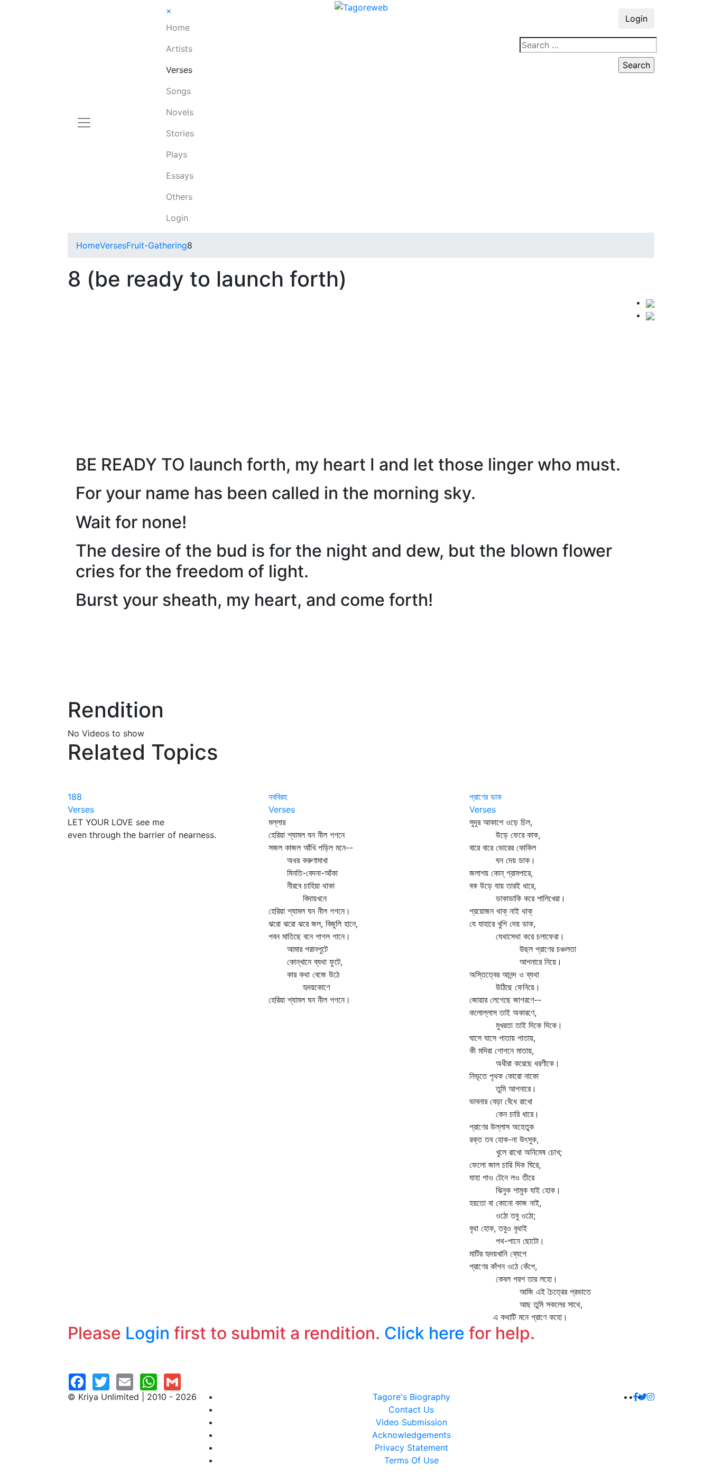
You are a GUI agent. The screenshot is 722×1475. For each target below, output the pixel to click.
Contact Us (411, 1409)
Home (178, 27)
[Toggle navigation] (84, 116)
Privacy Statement (411, 1447)
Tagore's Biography (411, 1396)
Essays (179, 175)
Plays (176, 154)
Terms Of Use (411, 1460)
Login (177, 218)
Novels (179, 112)
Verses (179, 69)
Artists (179, 48)
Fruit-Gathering (156, 245)
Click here (424, 1333)
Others (179, 196)
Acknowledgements (411, 1435)
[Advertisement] (357, 375)
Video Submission (411, 1422)
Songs (178, 91)
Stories (180, 133)
